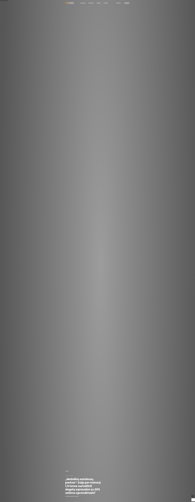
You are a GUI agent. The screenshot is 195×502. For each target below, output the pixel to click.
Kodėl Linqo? (91, 3)
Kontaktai (105, 3)
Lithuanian (118, 3)
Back (67, 471)
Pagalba (98, 3)
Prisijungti (127, 3)
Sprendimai (82, 3)
